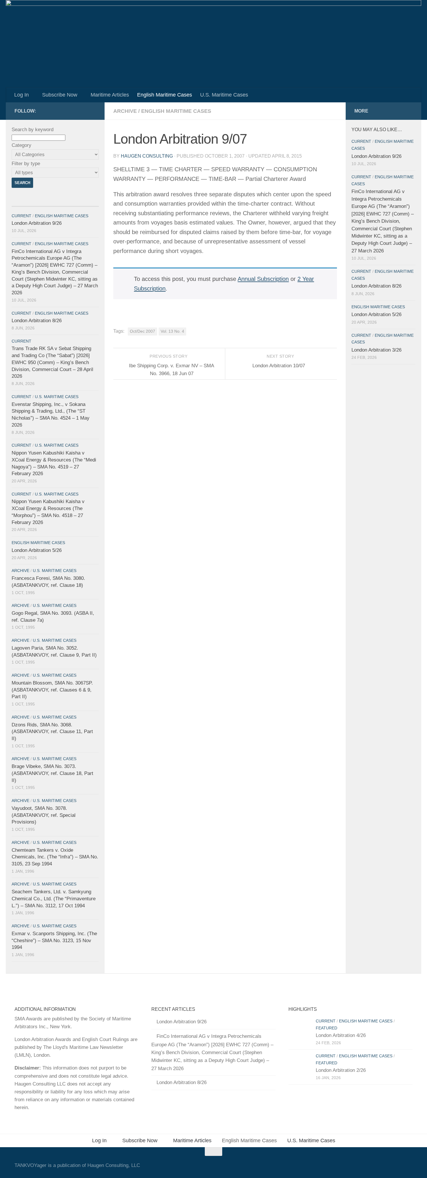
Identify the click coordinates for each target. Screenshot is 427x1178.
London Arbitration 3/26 (376, 350)
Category (21, 145)
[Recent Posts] (33, 204)
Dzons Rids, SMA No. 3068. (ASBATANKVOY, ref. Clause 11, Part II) (52, 731)
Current (21, 216)
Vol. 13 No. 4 (172, 331)
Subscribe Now (59, 95)
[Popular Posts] (77, 204)
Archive (125, 111)
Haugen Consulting (147, 156)
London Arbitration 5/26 (37, 550)
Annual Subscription (263, 279)
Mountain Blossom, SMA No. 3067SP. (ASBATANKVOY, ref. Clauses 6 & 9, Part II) (52, 689)
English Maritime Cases (164, 95)
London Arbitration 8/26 (37, 320)
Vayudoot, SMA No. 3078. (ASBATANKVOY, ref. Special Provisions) (44, 815)
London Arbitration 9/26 (37, 223)
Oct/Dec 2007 (142, 331)
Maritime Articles (110, 95)
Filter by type (26, 163)
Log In (21, 95)
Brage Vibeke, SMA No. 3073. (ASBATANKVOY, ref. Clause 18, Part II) (52, 773)
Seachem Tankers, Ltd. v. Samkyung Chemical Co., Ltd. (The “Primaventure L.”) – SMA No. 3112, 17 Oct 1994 (54, 898)
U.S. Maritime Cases (224, 95)
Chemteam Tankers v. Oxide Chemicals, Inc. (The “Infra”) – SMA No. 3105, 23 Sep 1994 (55, 857)
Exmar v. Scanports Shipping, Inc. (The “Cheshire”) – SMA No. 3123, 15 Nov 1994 (54, 940)
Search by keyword (32, 129)
